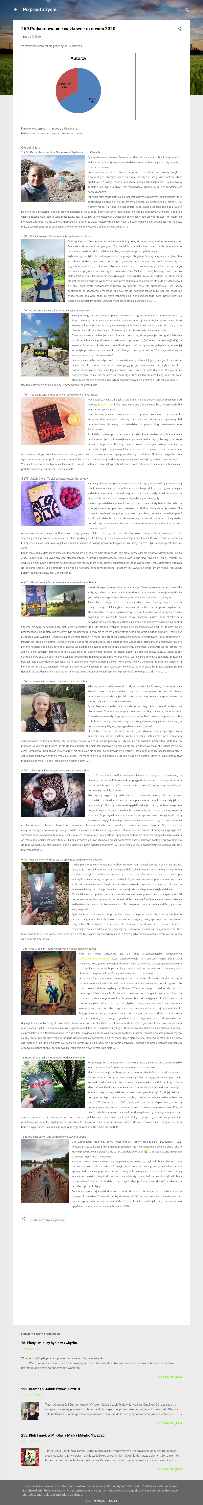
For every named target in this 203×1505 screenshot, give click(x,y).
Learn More (95, 1501)
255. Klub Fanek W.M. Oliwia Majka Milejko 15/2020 (62, 1435)
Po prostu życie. (40, 9)
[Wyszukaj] (187, 11)
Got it (114, 1501)
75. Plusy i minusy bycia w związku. (49, 1343)
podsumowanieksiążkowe (47, 1220)
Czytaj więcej (170, 1377)
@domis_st (106, 404)
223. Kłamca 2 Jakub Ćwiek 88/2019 (50, 1389)
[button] (179, 29)
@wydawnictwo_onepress (94, 958)
